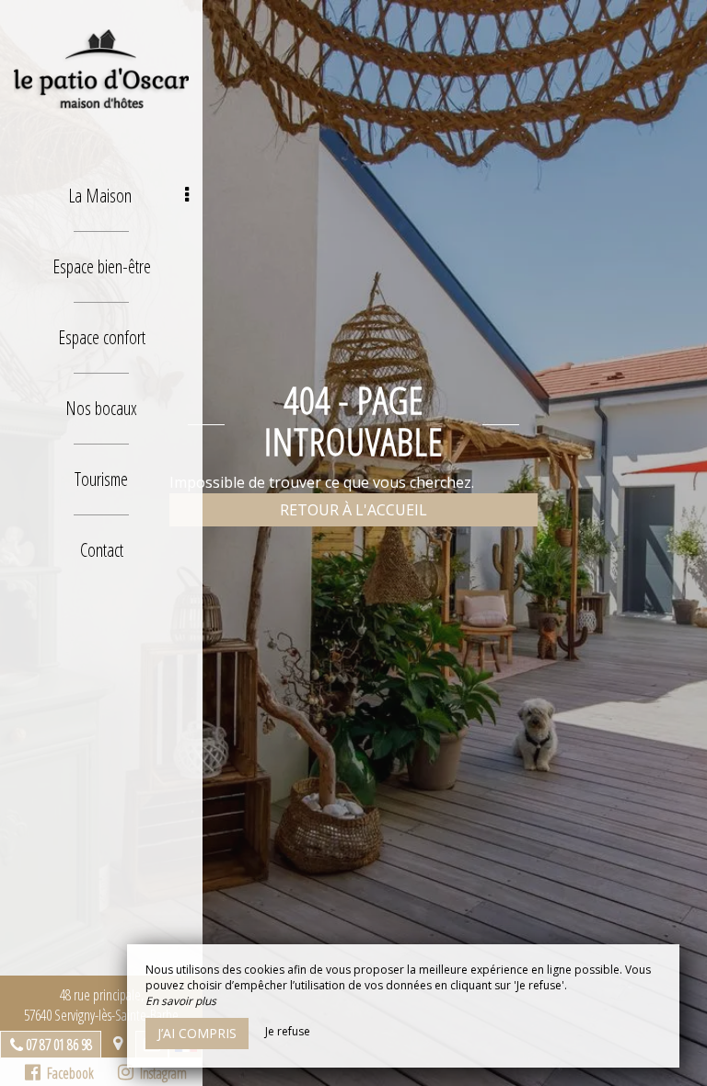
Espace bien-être (101, 266)
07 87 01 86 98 (59, 1044)
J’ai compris (197, 1033)
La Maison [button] (100, 195)
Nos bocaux (101, 408)
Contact (101, 549)
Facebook (67, 1073)
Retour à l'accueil (353, 510)
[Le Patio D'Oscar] (101, 69)
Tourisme (101, 479)
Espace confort (101, 337)
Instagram (160, 1073)
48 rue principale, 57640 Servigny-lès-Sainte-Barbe (101, 1005)
